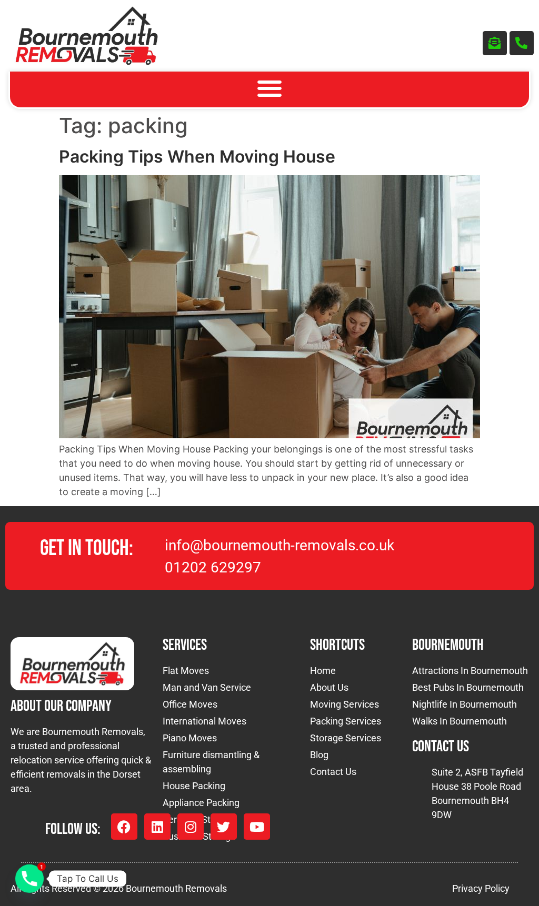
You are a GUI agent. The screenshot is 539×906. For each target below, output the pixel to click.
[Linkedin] (157, 826)
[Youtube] (257, 826)
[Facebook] (124, 826)
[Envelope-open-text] (495, 43)
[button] (270, 88)
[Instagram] (190, 826)
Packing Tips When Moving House (197, 156)
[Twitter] (224, 826)
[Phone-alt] (522, 43)
